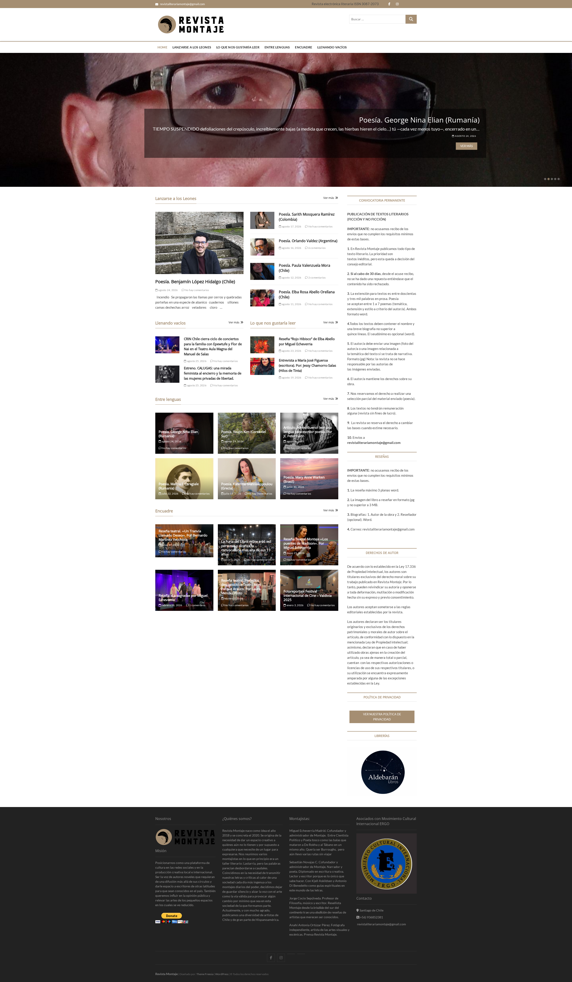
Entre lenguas (277, 47)
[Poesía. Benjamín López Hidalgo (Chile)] (199, 243)
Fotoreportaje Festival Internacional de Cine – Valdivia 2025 (308, 595)
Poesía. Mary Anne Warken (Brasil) (304, 479)
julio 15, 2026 (232, 493)
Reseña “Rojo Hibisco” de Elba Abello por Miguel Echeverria (381, 120)
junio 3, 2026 (232, 559)
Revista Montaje (166, 974)
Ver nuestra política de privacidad (382, 716)
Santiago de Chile (371, 910)
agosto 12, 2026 (291, 277)
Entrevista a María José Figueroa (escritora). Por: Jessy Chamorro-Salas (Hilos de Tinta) (307, 365)
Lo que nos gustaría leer (237, 47)
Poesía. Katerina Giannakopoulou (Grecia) (246, 486)
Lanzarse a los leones (191, 47)
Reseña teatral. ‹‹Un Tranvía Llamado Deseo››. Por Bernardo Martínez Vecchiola (183, 535)
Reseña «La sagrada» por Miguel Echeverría (183, 597)
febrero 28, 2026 (171, 605)
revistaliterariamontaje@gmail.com (182, 4)
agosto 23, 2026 (465, 136)
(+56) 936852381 (371, 917)
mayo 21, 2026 (295, 553)
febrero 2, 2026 (233, 598)
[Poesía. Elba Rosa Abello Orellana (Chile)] (262, 298)
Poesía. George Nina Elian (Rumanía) (178, 433)
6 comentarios (317, 248)
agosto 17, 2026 (291, 226)
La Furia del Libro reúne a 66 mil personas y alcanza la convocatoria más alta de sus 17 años (246, 547)
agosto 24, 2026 (168, 290)
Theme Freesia (204, 974)
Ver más (466, 146)
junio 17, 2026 (170, 545)
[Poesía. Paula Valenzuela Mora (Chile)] (262, 271)
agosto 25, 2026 (196, 361)
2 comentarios (317, 277)
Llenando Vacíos (332, 47)
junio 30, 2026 (295, 487)
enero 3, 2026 (294, 605)
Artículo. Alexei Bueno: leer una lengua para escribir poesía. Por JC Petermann (308, 431)
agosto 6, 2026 (295, 441)
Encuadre (303, 47)
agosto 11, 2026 (291, 304)
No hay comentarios (196, 290)
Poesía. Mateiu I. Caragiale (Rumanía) (179, 486)
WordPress (221, 974)
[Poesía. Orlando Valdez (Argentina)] (262, 247)
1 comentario (197, 605)
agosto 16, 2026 (291, 248)
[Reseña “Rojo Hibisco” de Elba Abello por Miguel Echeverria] (262, 345)
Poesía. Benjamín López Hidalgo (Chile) (195, 282)
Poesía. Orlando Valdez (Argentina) (308, 240)
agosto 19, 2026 (291, 377)
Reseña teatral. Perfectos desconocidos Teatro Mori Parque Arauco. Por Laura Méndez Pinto (241, 586)
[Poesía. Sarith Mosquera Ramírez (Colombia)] (262, 220)
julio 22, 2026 (169, 493)
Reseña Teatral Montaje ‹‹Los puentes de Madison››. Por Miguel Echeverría (306, 543)
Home (162, 47)
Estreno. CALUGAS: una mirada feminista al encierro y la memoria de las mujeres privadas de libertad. (212, 373)
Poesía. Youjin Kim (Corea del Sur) (243, 433)
